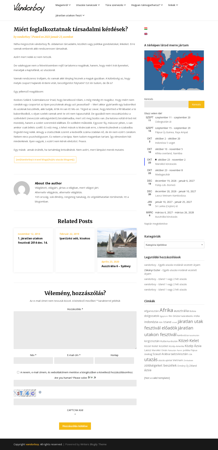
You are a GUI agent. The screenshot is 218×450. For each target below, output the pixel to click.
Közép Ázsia (193, 346)
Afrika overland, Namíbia (168, 153)
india (197, 316)
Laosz (147, 350)
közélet (163, 346)
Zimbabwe (188, 360)
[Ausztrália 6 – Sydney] (117, 241)
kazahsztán (194, 335)
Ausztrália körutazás (166, 216)
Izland (167, 322)
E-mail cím (74, 355)
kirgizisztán (152, 341)
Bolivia (193, 311)
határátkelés (187, 316)
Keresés (148, 99)
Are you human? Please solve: (71, 377)
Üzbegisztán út (163, 121)
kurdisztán (172, 341)
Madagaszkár (162, 174)
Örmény (181, 365)
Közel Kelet (151, 346)
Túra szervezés (114, 5)
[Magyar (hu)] (145, 28)
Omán (164, 350)
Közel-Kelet (188, 340)
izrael (174, 322)
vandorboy (23, 36)
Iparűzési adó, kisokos (75, 238)
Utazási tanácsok (86, 5)
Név (33, 355)
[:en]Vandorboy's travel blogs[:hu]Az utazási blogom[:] (45, 159)
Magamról (62, 5)
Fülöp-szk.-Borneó (165, 185)
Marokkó (156, 350)
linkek (171, 5)
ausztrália (181, 311)
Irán (161, 322)
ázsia (147, 370)
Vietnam (178, 360)
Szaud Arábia (161, 354)
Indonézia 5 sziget (165, 142)
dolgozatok (151, 316)
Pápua (194, 350)
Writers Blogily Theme (93, 444)
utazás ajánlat (165, 360)
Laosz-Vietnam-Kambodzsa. (170, 195)
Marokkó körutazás (166, 163)
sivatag (148, 354)
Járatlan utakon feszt (69, 15)
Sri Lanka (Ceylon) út (166, 206)
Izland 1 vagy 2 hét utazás (172, 279)
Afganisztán (151, 311)
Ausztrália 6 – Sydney (116, 266)
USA (190, 354)
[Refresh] (40, 391)
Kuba (163, 341)
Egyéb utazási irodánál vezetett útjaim (179, 264)
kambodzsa (183, 335)
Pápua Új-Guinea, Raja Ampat (171, 132)
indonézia (151, 322)
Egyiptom (164, 316)
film (170, 316)
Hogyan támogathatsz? (145, 5)
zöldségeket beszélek (160, 365)
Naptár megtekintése (156, 223)
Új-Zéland (191, 365)
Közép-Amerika (176, 346)
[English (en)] (145, 33)
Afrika (166, 310)
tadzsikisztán (179, 354)
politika (186, 350)
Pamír (179, 350)
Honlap (114, 355)
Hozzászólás (75, 309)
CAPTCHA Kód (75, 410)
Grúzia (176, 316)
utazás (151, 359)
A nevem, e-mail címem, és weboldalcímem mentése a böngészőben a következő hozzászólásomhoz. (76, 372)
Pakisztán (172, 350)
